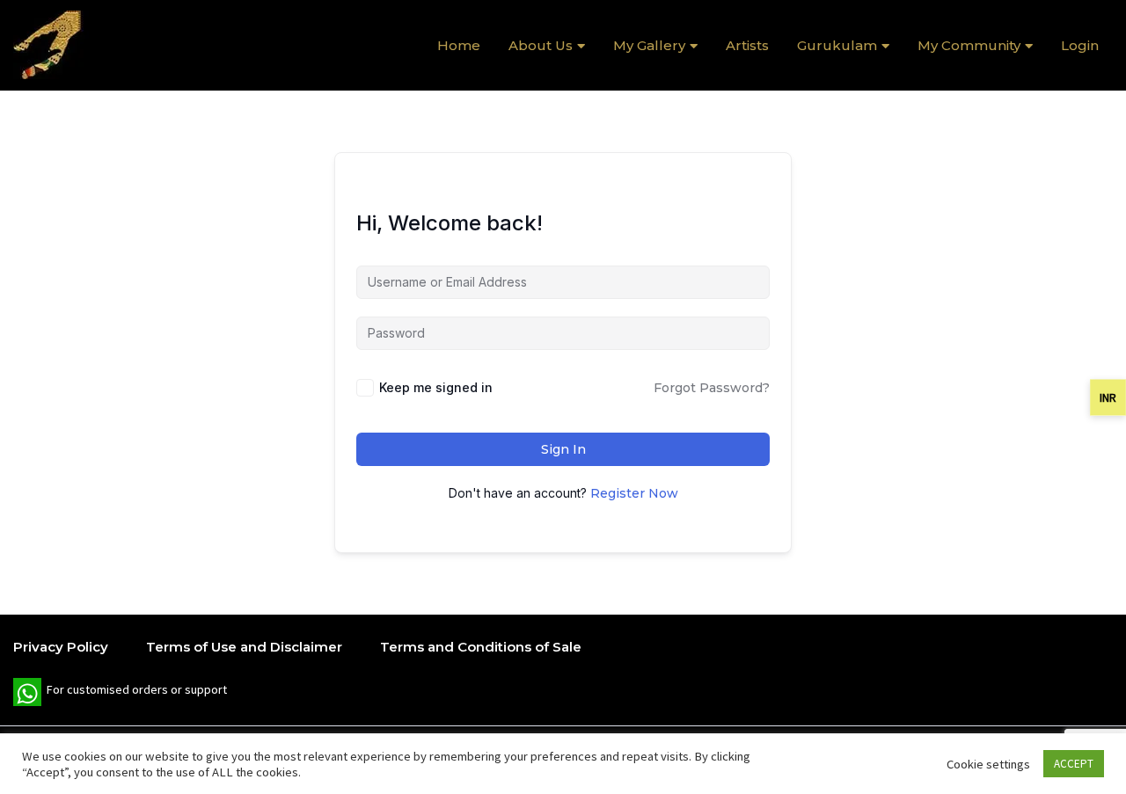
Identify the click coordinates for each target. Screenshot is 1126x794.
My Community (969, 45)
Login (1080, 45)
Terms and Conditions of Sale (480, 646)
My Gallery (649, 45)
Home (458, 45)
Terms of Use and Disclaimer (244, 646)
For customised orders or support (120, 693)
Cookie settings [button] (988, 764)
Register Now (634, 493)
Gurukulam (837, 45)
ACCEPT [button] (1073, 763)
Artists (747, 45)
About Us (540, 45)
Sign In (563, 449)
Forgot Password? (712, 388)
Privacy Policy (60, 646)
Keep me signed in (436, 387)
